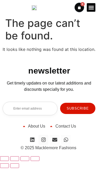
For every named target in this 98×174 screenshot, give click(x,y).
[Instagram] (43, 140)
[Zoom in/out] (4, 158)
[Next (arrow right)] (14, 165)
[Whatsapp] (66, 140)
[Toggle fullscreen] (14, 158)
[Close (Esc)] (35, 158)
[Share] (24, 158)
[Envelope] (55, 140)
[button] (91, 7)
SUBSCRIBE (78, 108)
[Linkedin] (32, 140)
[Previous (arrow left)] (4, 165)
